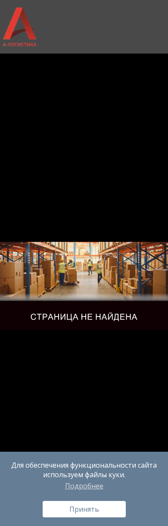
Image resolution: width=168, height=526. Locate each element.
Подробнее (84, 486)
